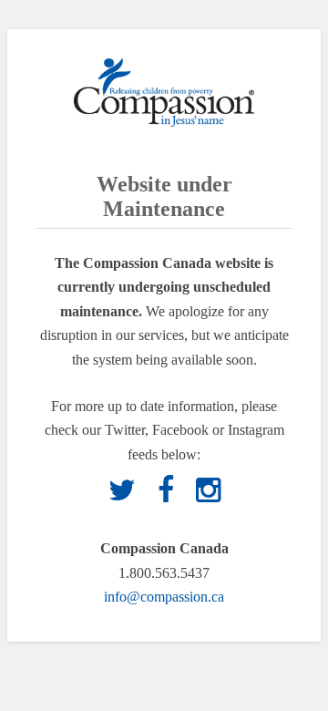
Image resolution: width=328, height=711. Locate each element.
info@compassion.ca (164, 596)
